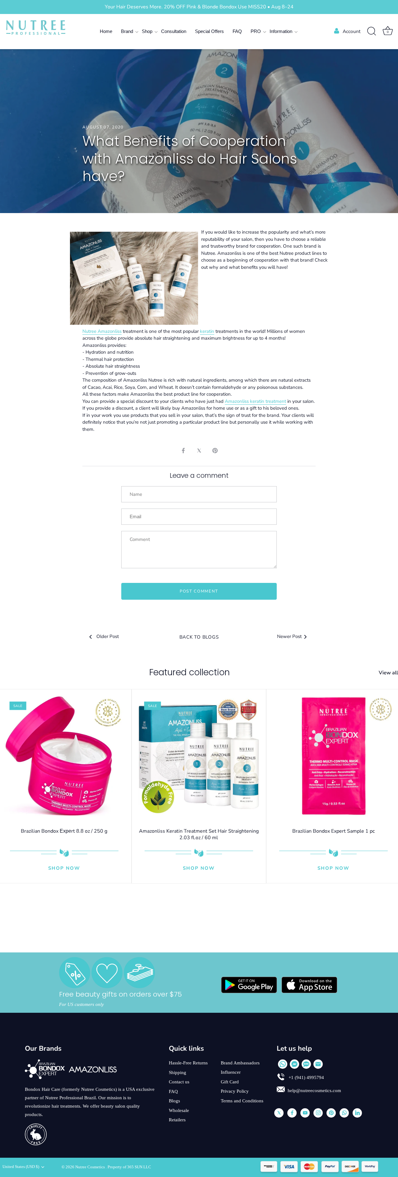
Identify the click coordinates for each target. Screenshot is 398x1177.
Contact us (179, 1081)
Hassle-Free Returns (188, 1062)
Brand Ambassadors (240, 1062)
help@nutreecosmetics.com (314, 1090)
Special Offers (209, 31)
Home (106, 31)
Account (351, 31)
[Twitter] (279, 1113)
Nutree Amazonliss (102, 331)
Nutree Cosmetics (90, 1167)
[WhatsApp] (282, 1064)
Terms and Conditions (242, 1100)
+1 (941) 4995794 (305, 1077)
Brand (127, 31)
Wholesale (179, 1110)
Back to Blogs (199, 637)
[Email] (318, 1064)
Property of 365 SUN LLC (129, 1167)
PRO (256, 31)
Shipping (177, 1072)
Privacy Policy (235, 1091)
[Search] (371, 31)
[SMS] (306, 1064)
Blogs (174, 1100)
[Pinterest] (331, 1113)
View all (388, 672)
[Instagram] (318, 1113)
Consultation (173, 31)
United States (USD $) (20, 1167)
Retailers (177, 1119)
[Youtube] (305, 1113)
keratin (207, 331)
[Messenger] (294, 1064)
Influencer (231, 1072)
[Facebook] (292, 1113)
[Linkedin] (357, 1113)
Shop (147, 31)
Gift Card (230, 1081)
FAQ (237, 31)
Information (281, 31)
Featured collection (189, 672)
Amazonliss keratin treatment (255, 401)
